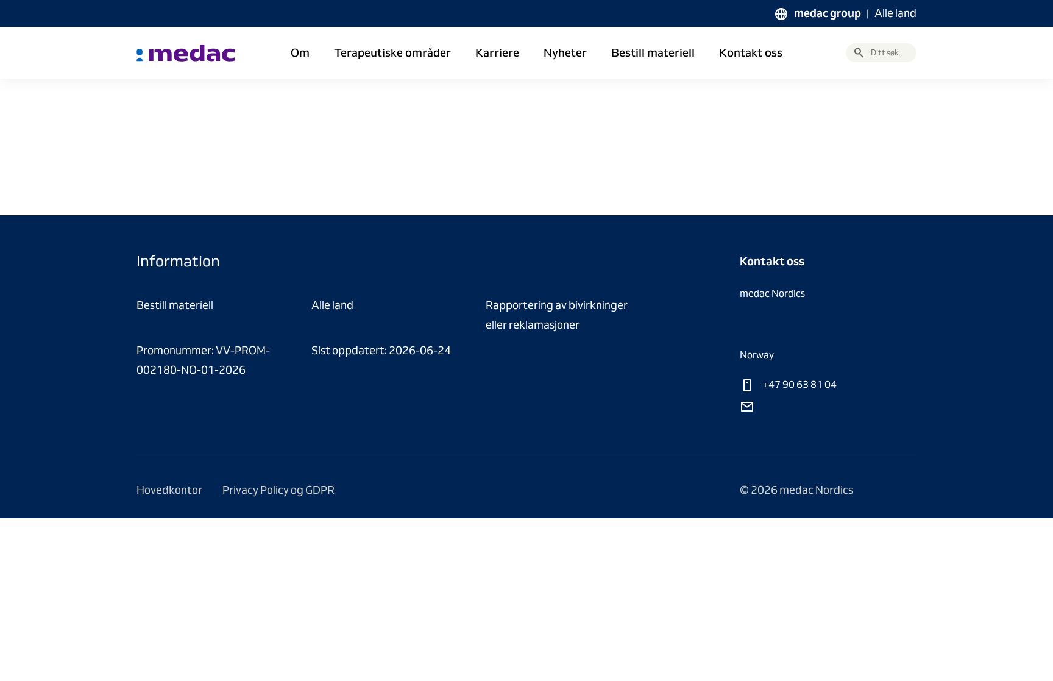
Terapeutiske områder (392, 53)
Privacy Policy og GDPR (278, 490)
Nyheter (565, 53)
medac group (827, 13)
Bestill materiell (653, 53)
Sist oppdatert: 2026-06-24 (381, 350)
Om (300, 53)
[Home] (185, 53)
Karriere (497, 53)
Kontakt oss (750, 53)
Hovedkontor (170, 490)
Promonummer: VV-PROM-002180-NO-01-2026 (203, 360)
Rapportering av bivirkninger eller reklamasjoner (557, 315)
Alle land (895, 13)
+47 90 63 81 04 (798, 384)
